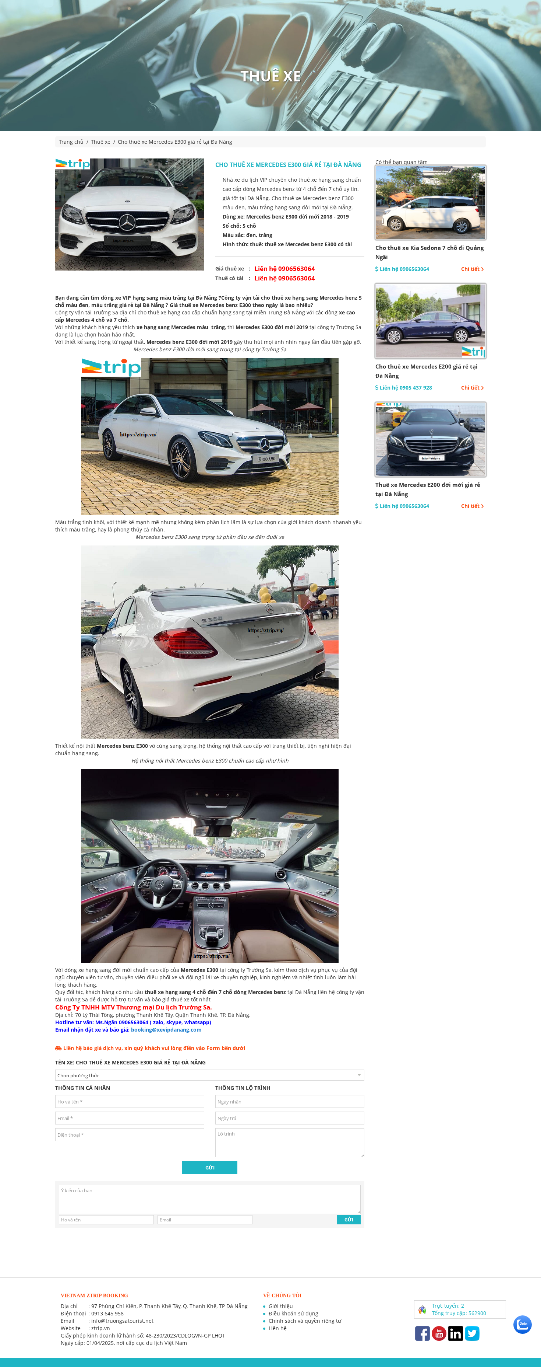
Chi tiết (470, 268)
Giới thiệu (281, 1306)
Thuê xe (100, 141)
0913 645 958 (107, 1313)
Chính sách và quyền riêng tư (305, 1320)
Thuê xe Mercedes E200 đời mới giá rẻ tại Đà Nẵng (427, 489)
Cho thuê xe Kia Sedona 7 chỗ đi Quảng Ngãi (429, 252)
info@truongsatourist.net (122, 1320)
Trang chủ (71, 141)
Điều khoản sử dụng (293, 1313)
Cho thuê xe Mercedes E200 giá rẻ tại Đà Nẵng (426, 371)
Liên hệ (278, 1328)
